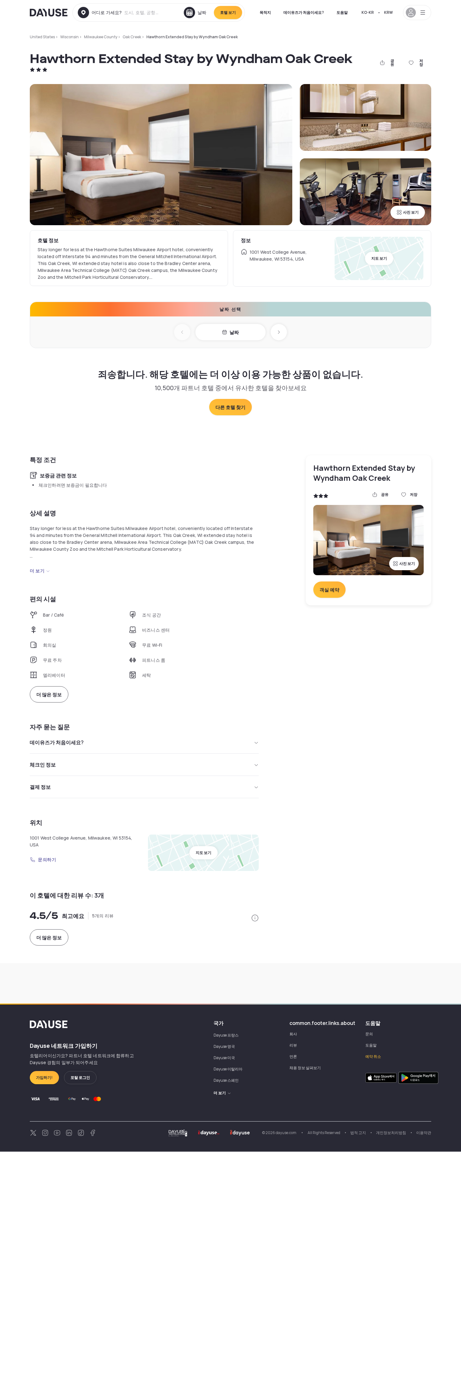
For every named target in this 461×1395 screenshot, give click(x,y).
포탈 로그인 (80, 1077)
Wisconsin (69, 37)
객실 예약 (329, 589)
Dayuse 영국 (224, 1046)
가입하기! (44, 1077)
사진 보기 (411, 212)
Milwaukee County (100, 37)
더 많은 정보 (49, 694)
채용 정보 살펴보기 (305, 1067)
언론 (293, 1056)
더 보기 (37, 571)
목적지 (265, 12)
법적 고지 (358, 1132)
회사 (293, 1034)
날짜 (234, 332)
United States (42, 37)
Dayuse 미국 (224, 1057)
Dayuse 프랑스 (226, 1035)
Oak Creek (132, 37)
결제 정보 (40, 786)
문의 (369, 1034)
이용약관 (423, 1132)
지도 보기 (379, 258)
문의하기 (47, 859)
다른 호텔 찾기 (230, 407)
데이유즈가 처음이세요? (303, 12)
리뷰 (293, 1045)
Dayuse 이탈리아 (228, 1069)
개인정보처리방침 (391, 1132)
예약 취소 (373, 1056)
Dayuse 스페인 (226, 1080)
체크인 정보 (43, 764)
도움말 (342, 12)
